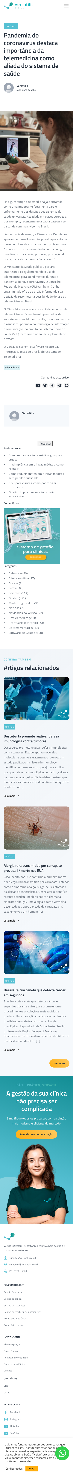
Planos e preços (12, 1344)
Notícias (14, 608)
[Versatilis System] (18, 5)
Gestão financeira (13, 1292)
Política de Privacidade (16, 1357)
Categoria (15, 573)
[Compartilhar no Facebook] (52, 385)
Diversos (15, 593)
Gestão (13, 598)
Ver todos (59, 1063)
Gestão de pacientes (14, 1305)
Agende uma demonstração (36, 1134)
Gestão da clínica (13, 1299)
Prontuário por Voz (14, 1325)
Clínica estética (19, 578)
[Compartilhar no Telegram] (59, 385)
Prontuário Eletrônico (15, 1318)
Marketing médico (21, 603)
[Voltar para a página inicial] (9, 1236)
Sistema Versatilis (21, 628)
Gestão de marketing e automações (22, 1312)
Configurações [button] (14, 1468)
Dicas (12, 588)
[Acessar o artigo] (36, 698)
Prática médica (18, 618)
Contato (8, 1370)
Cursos (13, 583)
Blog (6, 1386)
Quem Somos (11, 1351)
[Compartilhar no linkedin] (38, 385)
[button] (65, 5)
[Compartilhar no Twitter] (45, 385)
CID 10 (7, 1392)
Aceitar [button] (31, 1468)
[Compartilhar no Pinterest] (66, 385)
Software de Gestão (22, 633)
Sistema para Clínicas (15, 1364)
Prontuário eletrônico (23, 622)
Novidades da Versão (23, 613)
